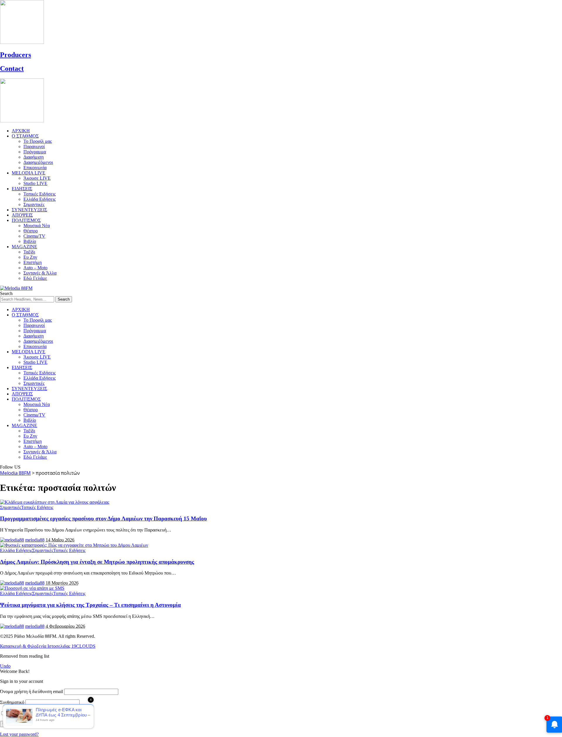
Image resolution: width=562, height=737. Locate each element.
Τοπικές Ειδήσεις (37, 507)
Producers (15, 55)
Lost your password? (19, 734)
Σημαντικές (10, 507)
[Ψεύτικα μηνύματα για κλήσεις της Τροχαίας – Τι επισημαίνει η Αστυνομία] (32, 588)
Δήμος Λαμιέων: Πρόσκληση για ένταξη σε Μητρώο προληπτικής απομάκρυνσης (97, 562)
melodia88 (34, 539)
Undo (5, 666)
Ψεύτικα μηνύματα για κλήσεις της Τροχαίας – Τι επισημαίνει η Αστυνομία (90, 605)
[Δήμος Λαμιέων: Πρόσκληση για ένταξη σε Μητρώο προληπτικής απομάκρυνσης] (74, 545)
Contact (12, 68)
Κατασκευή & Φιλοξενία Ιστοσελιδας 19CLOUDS (47, 646)
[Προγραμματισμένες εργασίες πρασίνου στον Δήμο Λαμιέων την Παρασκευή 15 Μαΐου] (54, 502)
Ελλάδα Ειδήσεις (16, 550)
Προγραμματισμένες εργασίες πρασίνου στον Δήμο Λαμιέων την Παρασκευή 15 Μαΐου (103, 518)
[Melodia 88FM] (16, 288)
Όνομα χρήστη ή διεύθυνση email (31, 691)
